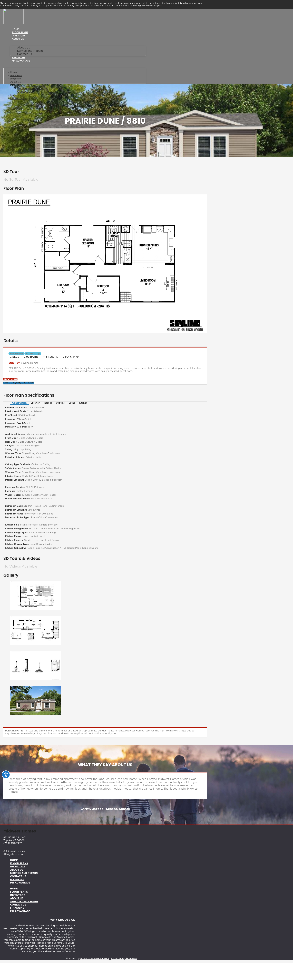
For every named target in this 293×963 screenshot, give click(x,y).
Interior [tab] (48, 403)
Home (15, 29)
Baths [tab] (72, 403)
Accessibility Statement (124, 959)
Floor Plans (20, 33)
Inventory (18, 36)
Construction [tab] (19, 403)
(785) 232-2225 (12, 843)
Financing (18, 58)
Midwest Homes (19, 831)
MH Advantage (21, 61)
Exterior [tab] (35, 403)
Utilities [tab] (60, 403)
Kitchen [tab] (83, 403)
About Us (18, 39)
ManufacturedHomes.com (94, 959)
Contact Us (24, 54)
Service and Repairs (30, 50)
